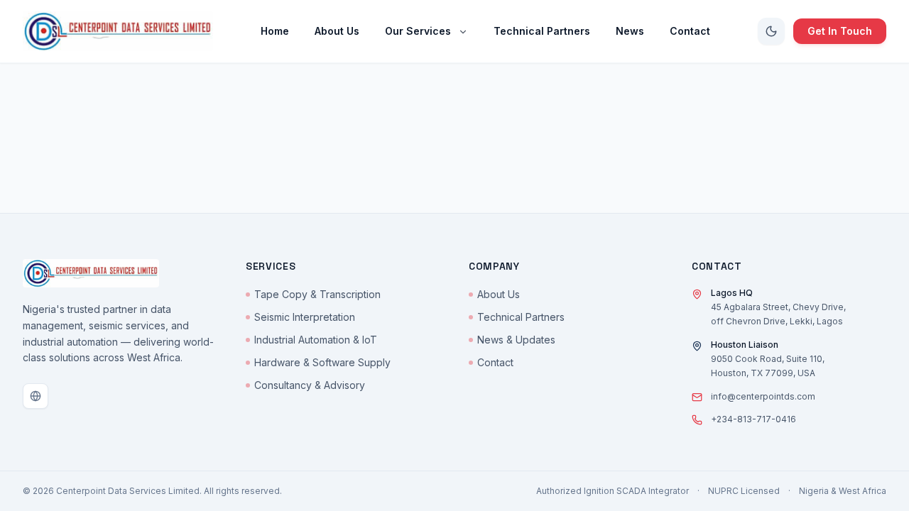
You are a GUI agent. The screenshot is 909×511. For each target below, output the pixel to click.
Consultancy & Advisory (309, 385)
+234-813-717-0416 (753, 419)
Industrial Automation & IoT (315, 340)
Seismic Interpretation (304, 317)
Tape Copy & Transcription (317, 294)
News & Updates (516, 340)
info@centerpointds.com (763, 396)
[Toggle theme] (771, 31)
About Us (498, 294)
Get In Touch (839, 31)
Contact (495, 362)
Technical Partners (521, 317)
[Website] (35, 396)
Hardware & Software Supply (322, 362)
